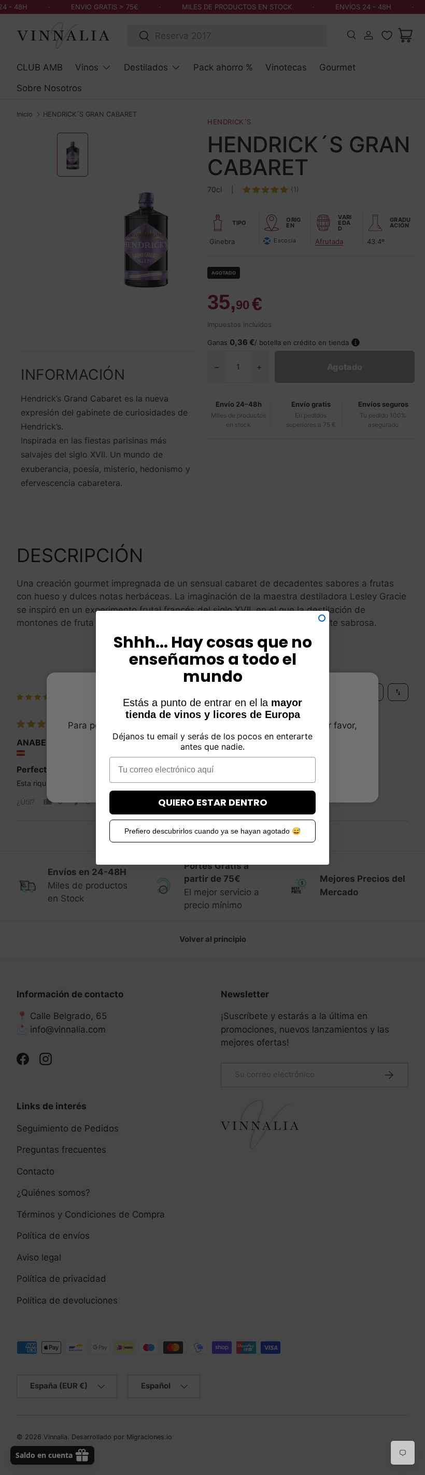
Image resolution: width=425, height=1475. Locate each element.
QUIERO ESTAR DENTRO (212, 802)
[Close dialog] (322, 618)
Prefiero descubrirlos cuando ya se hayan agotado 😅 (212, 831)
